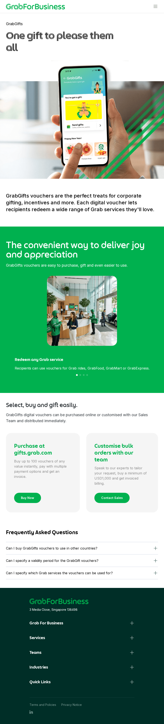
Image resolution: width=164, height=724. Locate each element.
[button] (77, 375)
